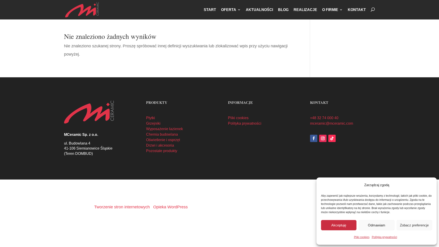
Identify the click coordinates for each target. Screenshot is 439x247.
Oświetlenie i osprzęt (163, 140)
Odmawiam (376, 225)
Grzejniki (153, 123)
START (210, 10)
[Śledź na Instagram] (323, 138)
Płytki (150, 118)
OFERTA (228, 10)
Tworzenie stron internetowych (122, 207)
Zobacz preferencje (414, 225)
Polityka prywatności (384, 237)
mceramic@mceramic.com (331, 123)
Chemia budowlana (162, 134)
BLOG (283, 10)
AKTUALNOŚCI (259, 10)
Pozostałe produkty (161, 151)
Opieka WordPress (170, 207)
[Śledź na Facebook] (313, 138)
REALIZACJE (305, 10)
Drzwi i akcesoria (160, 145)
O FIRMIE (330, 10)
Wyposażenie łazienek (164, 129)
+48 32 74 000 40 (324, 118)
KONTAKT (357, 10)
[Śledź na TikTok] (332, 138)
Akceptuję (338, 225)
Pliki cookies (361, 237)
